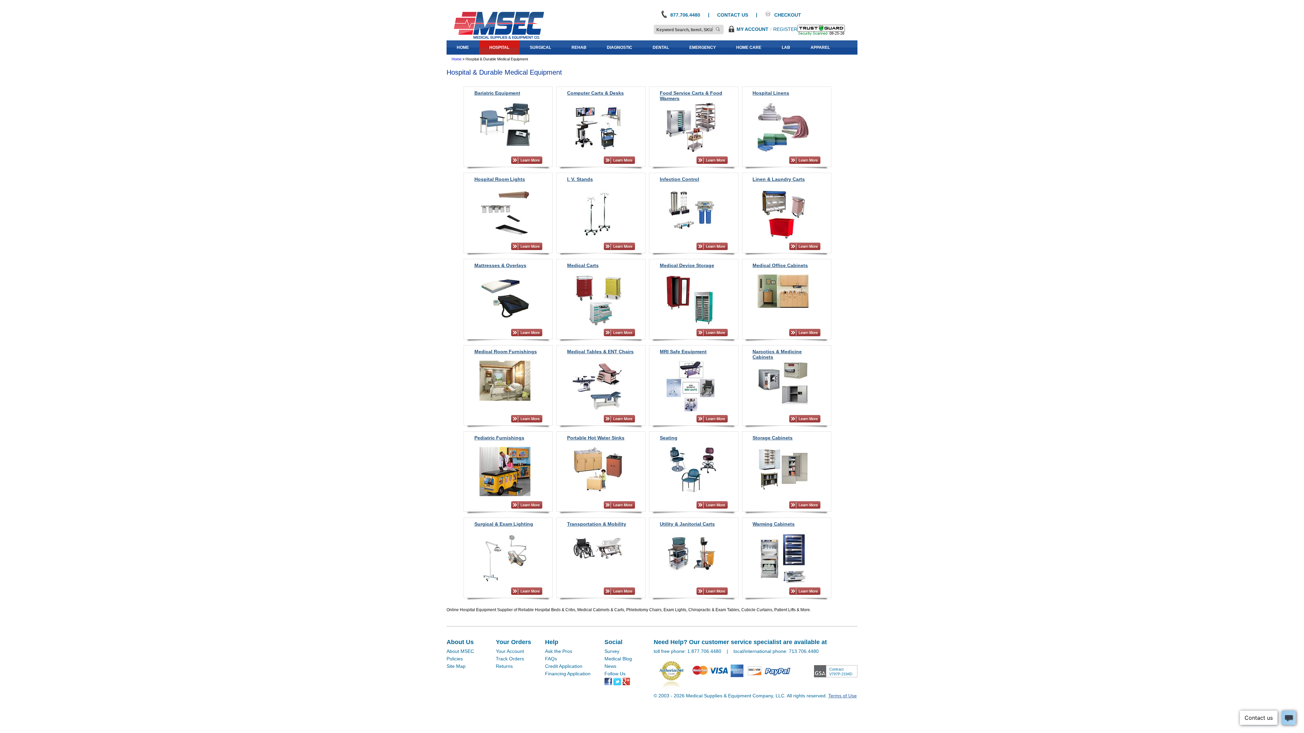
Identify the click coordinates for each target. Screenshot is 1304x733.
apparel (820, 47)
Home (456, 59)
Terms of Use (842, 695)
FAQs (551, 658)
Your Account (510, 651)
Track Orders (510, 658)
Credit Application (563, 666)
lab (786, 47)
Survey (611, 651)
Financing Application (568, 673)
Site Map (456, 666)
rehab (579, 47)
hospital (499, 47)
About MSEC (460, 651)
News (610, 666)
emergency (702, 47)
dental (661, 47)
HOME (463, 47)
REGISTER (785, 29)
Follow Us (615, 673)
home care (748, 47)
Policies (455, 658)
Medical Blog (618, 658)
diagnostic (619, 47)
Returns (504, 666)
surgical (540, 47)
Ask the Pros (558, 651)
